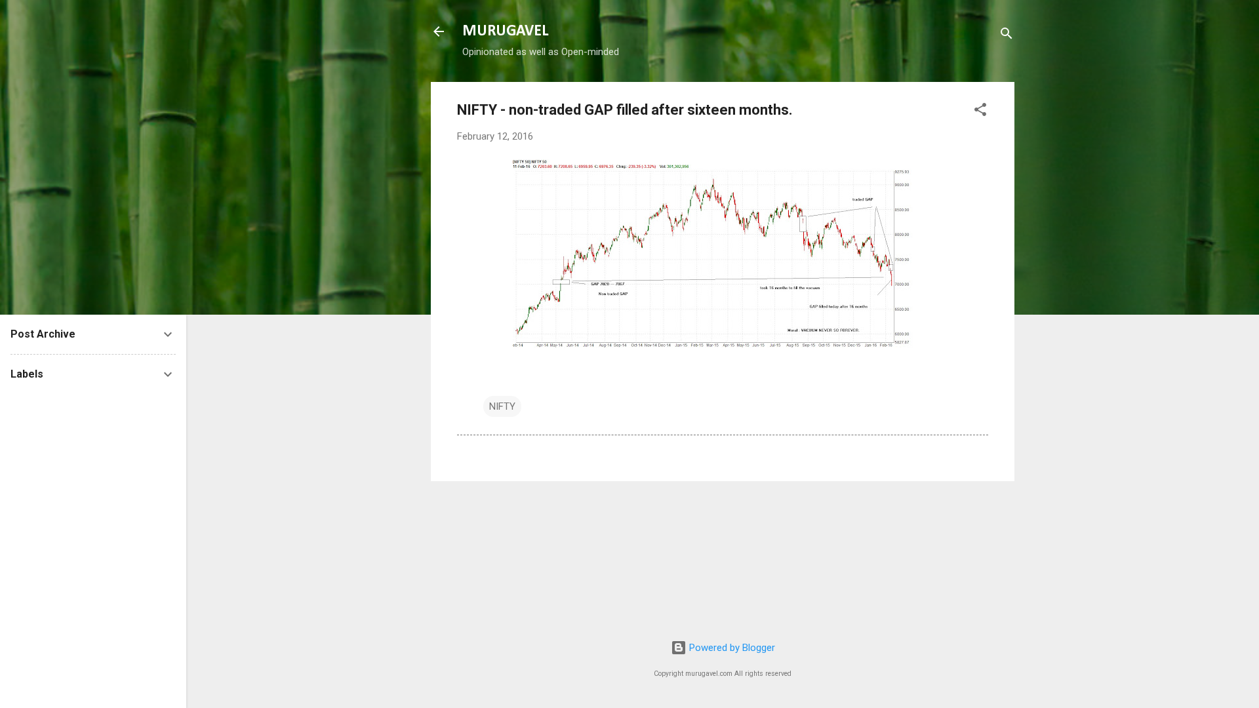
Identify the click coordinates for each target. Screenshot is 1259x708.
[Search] (1006, 36)
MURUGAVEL (505, 31)
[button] (980, 112)
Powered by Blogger (731, 648)
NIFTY (502, 406)
